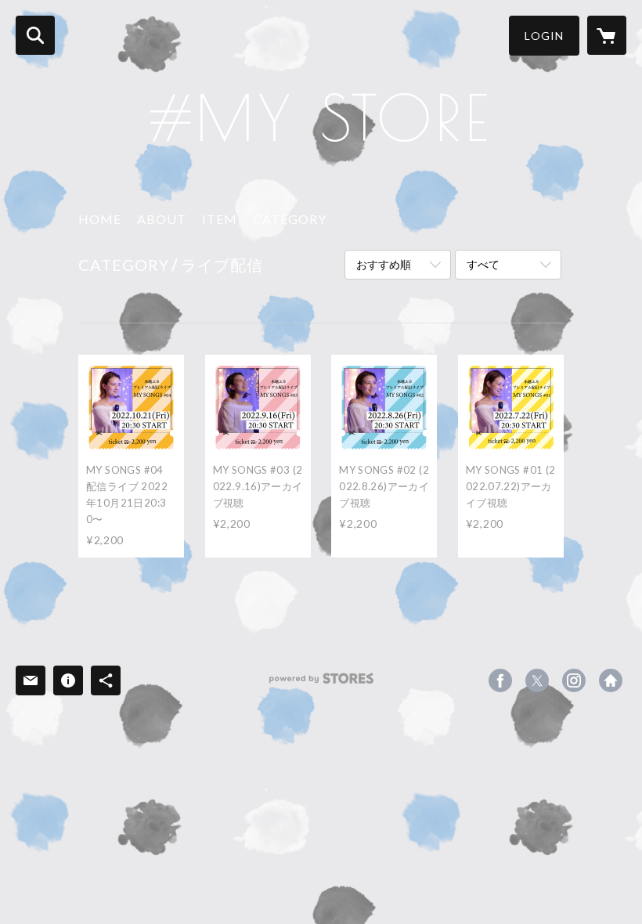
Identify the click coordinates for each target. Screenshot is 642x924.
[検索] (35, 35)
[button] (544, 36)
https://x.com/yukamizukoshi (537, 680)
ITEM (219, 218)
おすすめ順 (383, 264)
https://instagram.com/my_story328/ (574, 680)
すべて (483, 264)
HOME (99, 218)
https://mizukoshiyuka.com (610, 680)
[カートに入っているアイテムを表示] (606, 35)
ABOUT (161, 218)
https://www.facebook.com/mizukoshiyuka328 (500, 680)
